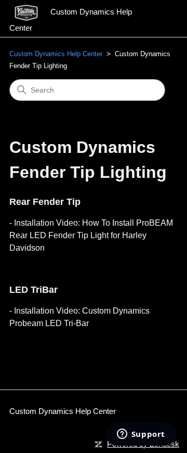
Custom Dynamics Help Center (55, 54)
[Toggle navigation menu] (159, 18)
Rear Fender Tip (45, 202)
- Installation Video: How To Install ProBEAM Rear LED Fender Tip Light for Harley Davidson (91, 235)
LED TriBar (33, 289)
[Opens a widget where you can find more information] (141, 435)
